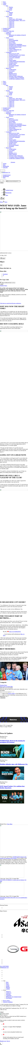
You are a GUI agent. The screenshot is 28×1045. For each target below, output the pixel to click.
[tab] (14, 725)
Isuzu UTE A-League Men (6, 686)
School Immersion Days (14, 56)
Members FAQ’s (13, 73)
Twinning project (13, 63)
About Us (11, 39)
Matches (11, 7)
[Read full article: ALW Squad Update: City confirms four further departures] (12, 803)
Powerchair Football (14, 65)
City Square (12, 71)
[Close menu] (2, 198)
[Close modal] (1, 265)
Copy (2, 284)
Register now (3, 1041)
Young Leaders (12, 60)
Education (8, 33)
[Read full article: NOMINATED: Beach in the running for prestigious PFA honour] (12, 757)
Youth (7, 16)
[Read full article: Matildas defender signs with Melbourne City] (12, 779)
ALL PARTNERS (4, 966)
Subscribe (3, 697)
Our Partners (6, 29)
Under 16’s (11, 23)
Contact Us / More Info (8, 31)
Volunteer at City (13, 51)
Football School (6, 28)
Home (1, 202)
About (7, 37)
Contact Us (8, 32)
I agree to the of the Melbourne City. (14, 693)
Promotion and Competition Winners (17, 45)
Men (7, 5)
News (4, 1)
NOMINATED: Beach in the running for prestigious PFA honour (12, 741)
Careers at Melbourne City (15, 49)
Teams (4, 4)
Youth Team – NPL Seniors (15, 19)
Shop (4, 177)
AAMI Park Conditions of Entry (16, 78)
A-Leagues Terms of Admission (16, 77)
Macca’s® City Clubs (14, 53)
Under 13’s (11, 27)
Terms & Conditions (8, 1002)
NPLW (10, 17)
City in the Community (14, 57)
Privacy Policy (12, 43)
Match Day (8, 68)
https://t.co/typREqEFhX (15, 631)
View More (9, 824)
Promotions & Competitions (15, 44)
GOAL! (11, 59)
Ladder (10, 8)
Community (9, 52)
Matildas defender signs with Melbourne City (14, 764)
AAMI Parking (12, 69)
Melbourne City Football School (13, 996)
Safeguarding (12, 48)
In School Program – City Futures (17, 55)
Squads (7, 986)
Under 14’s (11, 25)
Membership (6, 176)
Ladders (8, 988)
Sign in (8, 1041)
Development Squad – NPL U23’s (17, 20)
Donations (11, 67)
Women (8, 11)
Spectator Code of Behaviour (16, 76)
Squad (10, 9)
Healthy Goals (12, 64)
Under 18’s (11, 21)
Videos (4, 3)
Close (2, 182)
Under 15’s (11, 24)
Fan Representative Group (15, 47)
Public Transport (13, 74)
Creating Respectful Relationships (17, 61)
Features (2, 285)
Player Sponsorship (13, 40)
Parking (11, 72)
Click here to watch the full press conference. (10, 303)
